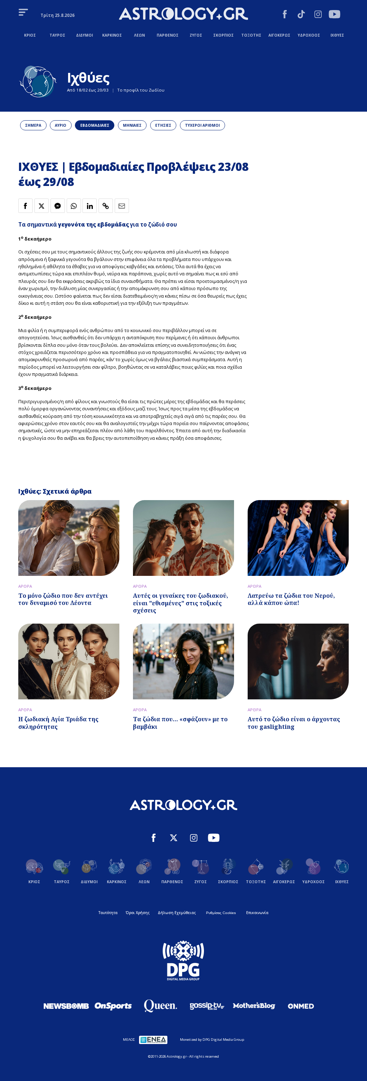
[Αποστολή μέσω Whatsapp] (74, 206)
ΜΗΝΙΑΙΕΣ (132, 125)
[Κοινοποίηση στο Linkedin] (89, 206)
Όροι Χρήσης (137, 912)
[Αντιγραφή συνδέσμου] (106, 206)
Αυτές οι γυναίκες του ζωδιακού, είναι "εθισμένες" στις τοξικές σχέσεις (180, 603)
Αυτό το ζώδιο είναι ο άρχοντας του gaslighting (294, 723)
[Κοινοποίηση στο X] (41, 206)
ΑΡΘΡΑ (25, 586)
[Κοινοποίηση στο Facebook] (25, 206)
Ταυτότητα (108, 912)
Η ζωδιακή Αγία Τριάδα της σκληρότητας (58, 723)
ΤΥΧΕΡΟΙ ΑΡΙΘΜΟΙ (202, 125)
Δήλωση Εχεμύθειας (177, 912)
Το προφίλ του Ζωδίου (141, 90)
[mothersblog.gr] (254, 1006)
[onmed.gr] (301, 1006)
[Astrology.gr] (183, 14)
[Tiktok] (301, 15)
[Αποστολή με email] (122, 206)
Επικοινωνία (257, 912)
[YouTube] (334, 15)
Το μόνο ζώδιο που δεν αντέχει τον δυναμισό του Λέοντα (63, 599)
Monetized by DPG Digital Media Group (212, 1039)
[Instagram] (318, 15)
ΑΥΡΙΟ (60, 125)
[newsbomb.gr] (66, 1006)
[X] (174, 839)
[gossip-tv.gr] (207, 1006)
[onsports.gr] (113, 1006)
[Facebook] (285, 15)
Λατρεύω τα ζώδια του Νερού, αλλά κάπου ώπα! (291, 599)
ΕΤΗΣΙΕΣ (163, 125)
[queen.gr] (160, 1006)
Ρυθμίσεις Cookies (221, 913)
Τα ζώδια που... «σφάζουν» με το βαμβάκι (180, 723)
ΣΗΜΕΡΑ (33, 125)
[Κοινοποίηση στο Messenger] (58, 206)
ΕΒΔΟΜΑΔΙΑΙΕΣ (94, 125)
